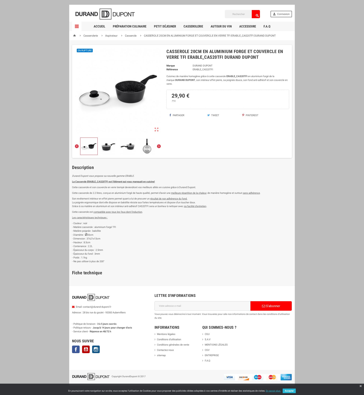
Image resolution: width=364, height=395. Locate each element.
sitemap (161, 355)
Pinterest (251, 115)
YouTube (86, 349)
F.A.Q (267, 26)
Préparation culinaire (129, 26)
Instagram (96, 349)
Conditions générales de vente (173, 344)
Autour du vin (221, 26)
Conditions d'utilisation (169, 339)
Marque (170, 65)
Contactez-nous (165, 350)
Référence (172, 69)
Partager (178, 115)
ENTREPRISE (212, 355)
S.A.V (207, 339)
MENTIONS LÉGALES (216, 344)
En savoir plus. (273, 391)
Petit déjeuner (165, 26)
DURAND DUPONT (203, 65)
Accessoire (247, 26)
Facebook (76, 349)
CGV (207, 350)
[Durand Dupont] (105, 14)
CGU (207, 334)
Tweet (215, 115)
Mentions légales (166, 334)
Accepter (289, 391)
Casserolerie (193, 26)
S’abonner (272, 306)
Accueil (99, 26)
